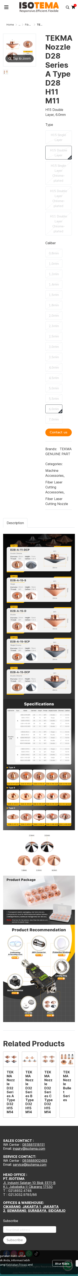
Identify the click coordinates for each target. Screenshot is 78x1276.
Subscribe (15, 1240)
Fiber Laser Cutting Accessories (54, 487)
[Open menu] (6, 7)
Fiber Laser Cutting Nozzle (56, 501)
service (18, 1164)
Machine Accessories (54, 473)
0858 (26, 1160)
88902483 (39, 1160)
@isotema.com (35, 1164)
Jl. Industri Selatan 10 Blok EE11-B (29, 1183)
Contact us (58, 432)
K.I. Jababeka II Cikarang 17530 (28, 1187)
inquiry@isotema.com (29, 1148)
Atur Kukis (62, 1263)
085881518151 (33, 1144)
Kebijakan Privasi (16, 1264)
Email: (8, 1164)
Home (10, 24)
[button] (68, 7)
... (19, 24)
